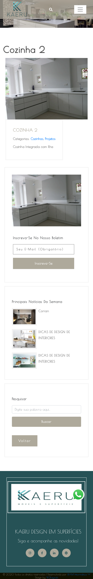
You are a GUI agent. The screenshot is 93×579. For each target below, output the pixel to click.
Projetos (50, 139)
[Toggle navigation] (80, 9)
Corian (43, 311)
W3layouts (52, 577)
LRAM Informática (78, 574)
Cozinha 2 (25, 130)
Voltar (24, 441)
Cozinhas (37, 139)
